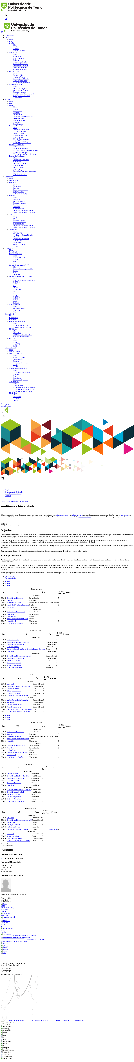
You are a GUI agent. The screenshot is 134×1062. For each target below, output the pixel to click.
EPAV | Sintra (18, 137)
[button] (1, 1060)
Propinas (16, 173)
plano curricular (77, 515)
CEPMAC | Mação (19, 141)
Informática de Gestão (14, 603)
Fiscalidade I (11, 614)
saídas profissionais (85, 517)
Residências (17, 378)
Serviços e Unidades (16, 84)
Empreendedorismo (13, 836)
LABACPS (17, 289)
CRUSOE (16, 344)
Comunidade (9, 177)
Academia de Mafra (19, 131)
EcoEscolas (17, 242)
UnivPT (7, 37)
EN (6, 19)
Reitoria (16, 60)
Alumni (15, 246)
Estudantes (12, 182)
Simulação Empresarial (14, 838)
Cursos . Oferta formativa (9, 501)
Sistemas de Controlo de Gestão (17, 695)
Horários (8, 496)
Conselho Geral (18, 58)
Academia (16, 310)
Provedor (16, 188)
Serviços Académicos (20, 90)
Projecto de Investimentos (15, 667)
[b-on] (3, 953)
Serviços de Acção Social (21, 96)
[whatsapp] (22, 1024)
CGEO (15, 271)
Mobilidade (13, 329)
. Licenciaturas (23, 501)
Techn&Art (17, 274)
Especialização (18, 124)
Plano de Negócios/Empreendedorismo (19, 709)
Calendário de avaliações (13, 494)
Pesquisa (6, 404)
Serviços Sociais (18, 167)
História (11, 43)
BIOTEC (16, 282)
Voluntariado (17, 241)
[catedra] (4, 951)
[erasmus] (4, 949)
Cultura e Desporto (15, 353)
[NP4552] (4, 943)
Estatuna (16, 361)
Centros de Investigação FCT (19, 265)
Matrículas (16, 169)
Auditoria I (10, 684)
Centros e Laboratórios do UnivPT (20, 276)
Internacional (9, 314)
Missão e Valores (19, 51)
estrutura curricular (62, 515)
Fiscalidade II (11, 651)
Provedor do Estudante (20, 66)
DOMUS (16, 288)
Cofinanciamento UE (20, 69)
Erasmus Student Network (22, 327)
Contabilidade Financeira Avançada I (19, 656)
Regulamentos (18, 165)
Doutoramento (18, 114)
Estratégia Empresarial (14, 691)
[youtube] (10, 1024)
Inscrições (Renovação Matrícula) (24, 171)
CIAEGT (16, 284)
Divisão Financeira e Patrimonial (24, 94)
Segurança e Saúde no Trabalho (23, 210)
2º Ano (7, 583)
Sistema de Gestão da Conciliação (24, 212)
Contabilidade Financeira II (16, 612)
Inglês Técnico (11, 616)
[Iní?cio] (23, 11)
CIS (14, 286)
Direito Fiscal (11, 822)
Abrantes (16, 399)
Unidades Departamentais (21, 83)
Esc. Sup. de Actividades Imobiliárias (25, 150)
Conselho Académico (20, 64)
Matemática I (11, 607)
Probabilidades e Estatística (15, 623)
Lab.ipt (15, 259)
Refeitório (16, 374)
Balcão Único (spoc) (20, 193)
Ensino (7, 99)
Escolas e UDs (14, 71)
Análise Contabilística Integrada (17, 700)
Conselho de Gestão (20, 62)
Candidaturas (9, 35)
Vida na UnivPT (10, 348)
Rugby (15, 365)
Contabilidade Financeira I (15, 598)
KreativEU (12, 320)
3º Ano (7, 585)
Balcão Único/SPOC (20, 175)
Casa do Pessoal (18, 209)
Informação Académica (16, 156)
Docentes (12, 195)
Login (7, 17)
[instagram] (6, 1024)
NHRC (15, 299)
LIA (14, 263)
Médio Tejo (13, 393)
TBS (15, 312)
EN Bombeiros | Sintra (20, 135)
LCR (15, 291)
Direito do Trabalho (13, 660)
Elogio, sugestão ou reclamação (39, 1020)
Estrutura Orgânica (62, 1020)
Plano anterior (9, 576)
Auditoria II (10, 702)
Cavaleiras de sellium (20, 363)
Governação (13, 52)
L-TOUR (16, 297)
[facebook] (2, 1024)
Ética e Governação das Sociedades (18, 711)
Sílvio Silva (53, 829)
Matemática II (11, 621)
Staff (10, 214)
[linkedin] (14, 1024)
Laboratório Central (15, 254)
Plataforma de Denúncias (15, 1020)
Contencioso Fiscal (13, 688)
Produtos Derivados (13, 693)
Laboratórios (17, 98)
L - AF (7, 490)
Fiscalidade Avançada (14, 707)
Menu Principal (6, 406)
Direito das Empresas (14, 783)
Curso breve (17, 122)
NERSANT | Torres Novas (22, 143)
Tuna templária (18, 359)
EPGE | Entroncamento (21, 139)
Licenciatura (17, 111)
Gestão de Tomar (19, 77)
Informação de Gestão (20, 67)
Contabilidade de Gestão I (15, 644)
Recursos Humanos (19, 92)
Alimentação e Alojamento (18, 368)
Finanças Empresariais (14, 663)
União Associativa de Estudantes (24, 387)
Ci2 (14, 272)
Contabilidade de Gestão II (15, 658)
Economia (10, 600)
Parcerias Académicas (16, 145)
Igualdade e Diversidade (21, 239)
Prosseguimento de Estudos (14, 492)
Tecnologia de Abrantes (21, 79)
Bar (14, 376)
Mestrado (16, 113)
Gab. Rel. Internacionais (21, 336)
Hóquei (15, 367)
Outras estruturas (14, 304)
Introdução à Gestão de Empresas (18, 605)
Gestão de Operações (14, 665)
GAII (15, 261)
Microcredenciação (19, 120)
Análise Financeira (13, 640)
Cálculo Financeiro (13, 647)
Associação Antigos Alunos (22, 391)
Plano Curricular (10, 578)
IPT (2, 32)
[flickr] (18, 1024)
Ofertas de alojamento (20, 380)
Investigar (16, 207)
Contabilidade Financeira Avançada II (19, 686)
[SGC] (3, 945)
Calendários (17, 162)
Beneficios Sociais (19, 222)
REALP (12, 338)
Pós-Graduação (18, 118)
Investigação (9, 248)
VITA (15, 301)
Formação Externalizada (17, 126)
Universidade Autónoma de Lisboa (24, 154)
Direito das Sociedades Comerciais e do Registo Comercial (26, 649)
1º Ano (7, 582)
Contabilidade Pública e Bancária (18, 642)
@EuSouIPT (13, 229)
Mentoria (16, 237)
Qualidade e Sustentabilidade (23, 235)
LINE (15, 295)
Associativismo (14, 382)
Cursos (11, 105)
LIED (15, 293)
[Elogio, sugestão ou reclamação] (6, 934)
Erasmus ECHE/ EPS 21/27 (22, 335)
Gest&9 (16, 303)
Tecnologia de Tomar (20, 81)
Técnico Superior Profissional (23, 116)
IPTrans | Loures (18, 133)
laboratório (124, 515)
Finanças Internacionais (14, 705)
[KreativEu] (5, 947)
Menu (11, 39)
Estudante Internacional (17, 321)
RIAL (15, 346)
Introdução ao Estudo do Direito (17, 619)
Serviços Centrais (19, 201)
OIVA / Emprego (19, 244)
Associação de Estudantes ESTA (24, 389)
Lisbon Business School (21, 152)
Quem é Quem (79, 1020)
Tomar (15, 400)
